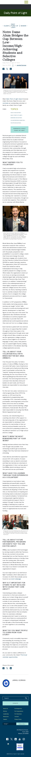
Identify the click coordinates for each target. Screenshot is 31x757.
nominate (6, 103)
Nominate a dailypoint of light (19, 129)
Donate (15, 703)
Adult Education (16, 112)
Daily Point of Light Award (14, 99)
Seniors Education (16, 117)
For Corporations (19, 711)
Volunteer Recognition (18, 120)
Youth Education (16, 123)
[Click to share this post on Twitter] (7, 69)
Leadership (6, 714)
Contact (17, 716)
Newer (23, 26)
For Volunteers (18, 714)
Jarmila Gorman (21, 65)
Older (6, 26)
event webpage (16, 579)
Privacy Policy (18, 719)
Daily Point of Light (14, 25)
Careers (5, 719)
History (5, 711)
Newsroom (6, 716)
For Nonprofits (18, 708)
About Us (5, 708)
